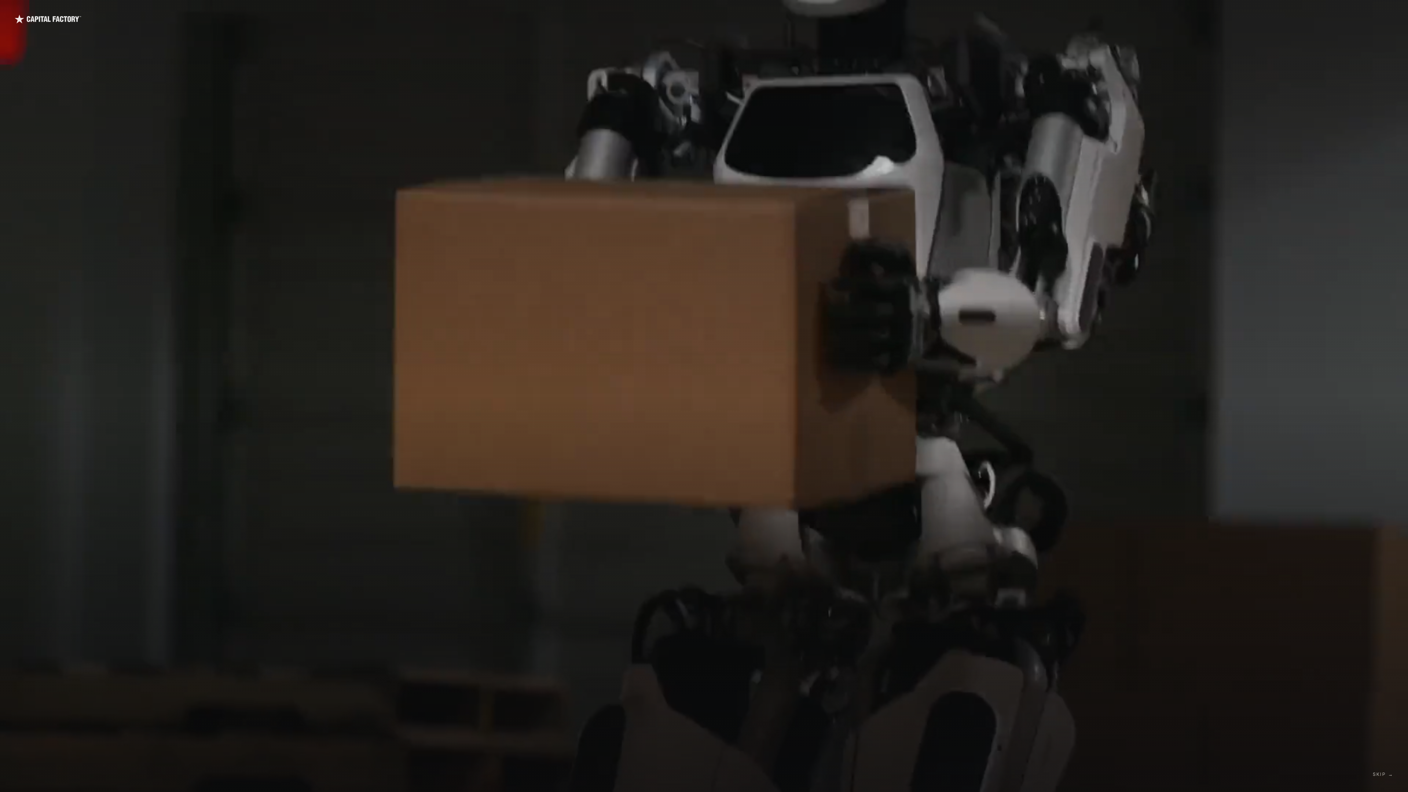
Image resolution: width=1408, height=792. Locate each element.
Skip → (1383, 774)
